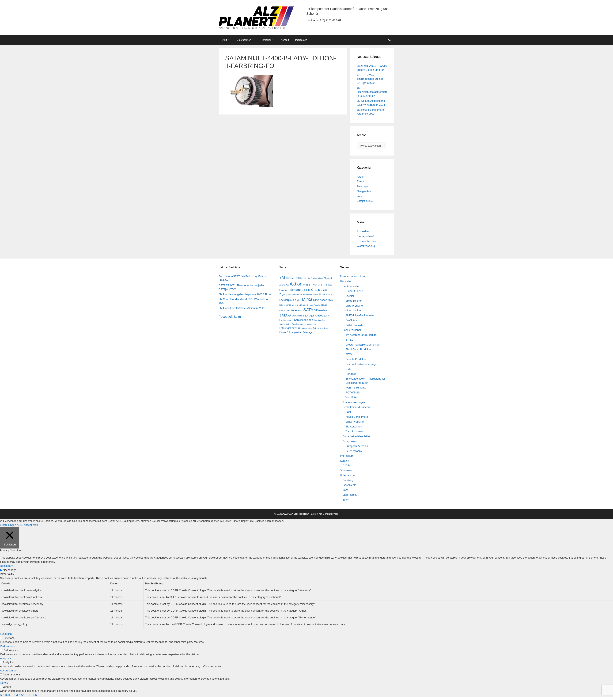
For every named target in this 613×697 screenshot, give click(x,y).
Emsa (360, 181)
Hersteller (266, 39)
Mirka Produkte (354, 421)
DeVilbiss (351, 320)
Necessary (9, 569)
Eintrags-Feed (365, 236)
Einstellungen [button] (8, 524)
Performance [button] (7, 646)
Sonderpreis (311, 324)
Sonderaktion (285, 324)
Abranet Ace (284, 285)
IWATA (329, 294)
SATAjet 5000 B (298, 316)
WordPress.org (366, 246)
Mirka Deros (291, 305)
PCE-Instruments (355, 387)
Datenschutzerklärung (353, 276)
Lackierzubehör (352, 329)
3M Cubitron (301, 278)
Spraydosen (350, 441)
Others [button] (4, 682)
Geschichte (349, 485)
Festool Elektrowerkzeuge (360, 364)
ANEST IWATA (311, 284)
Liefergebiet (350, 494)
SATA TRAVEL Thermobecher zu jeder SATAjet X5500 (370, 78)
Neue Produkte (315, 305)
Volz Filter (351, 397)
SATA (308, 310)
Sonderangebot (299, 324)
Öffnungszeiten (288, 328)
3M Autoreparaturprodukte (360, 334)
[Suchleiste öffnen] (389, 40)
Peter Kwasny (353, 451)
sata (359, 196)
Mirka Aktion (320, 300)
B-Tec (324, 284)
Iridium (322, 294)
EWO (348, 354)
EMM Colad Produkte (358, 349)
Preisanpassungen (354, 402)
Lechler (349, 295)
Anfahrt (347, 465)
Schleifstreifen (319, 320)
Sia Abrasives (353, 426)
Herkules (350, 373)
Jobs (345, 489)
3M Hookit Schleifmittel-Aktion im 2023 (242, 308)
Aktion (360, 176)
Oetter (294, 310)
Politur (300, 310)
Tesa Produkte (354, 431)
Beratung (348, 480)
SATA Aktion (320, 310)
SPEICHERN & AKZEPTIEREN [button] (18, 695)
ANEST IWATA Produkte (359, 315)
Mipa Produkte (354, 305)
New (288, 310)
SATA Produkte (354, 325)
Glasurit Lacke (354, 291)
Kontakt (285, 39)
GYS (348, 368)
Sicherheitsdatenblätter (356, 436)
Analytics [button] (5, 658)
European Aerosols (356, 446)
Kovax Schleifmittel (356, 416)
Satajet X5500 (365, 200)
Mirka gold (303, 305)
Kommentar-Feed (367, 241)
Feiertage (362, 186)
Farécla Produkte (355, 359)
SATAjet (285, 315)
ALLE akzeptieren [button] (27, 524)
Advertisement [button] (8, 670)
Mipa (299, 300)
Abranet (328, 278)
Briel (348, 412)
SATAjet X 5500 (314, 315)
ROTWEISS (352, 392)
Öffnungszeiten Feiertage (299, 332)
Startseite (346, 470)
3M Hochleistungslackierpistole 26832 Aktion (372, 91)
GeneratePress (331, 513)
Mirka (307, 299)
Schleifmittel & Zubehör (357, 407)
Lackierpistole (287, 299)
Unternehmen (244, 39)
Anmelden (363, 231)
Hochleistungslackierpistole (300, 294)
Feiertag (283, 290)
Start (224, 39)
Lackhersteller (351, 286)
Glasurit (306, 290)
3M (282, 277)
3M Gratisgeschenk (315, 278)
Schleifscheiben (303, 319)
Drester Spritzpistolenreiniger (362, 344)
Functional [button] (6, 633)
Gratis (315, 289)
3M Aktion (290, 278)
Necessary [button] (6, 565)
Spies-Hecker (353, 300)
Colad (330, 285)
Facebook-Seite (230, 316)
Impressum (301, 39)
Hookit (315, 294)
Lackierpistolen (352, 310)
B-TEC (349, 339)
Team (346, 499)
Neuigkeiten (364, 191)
